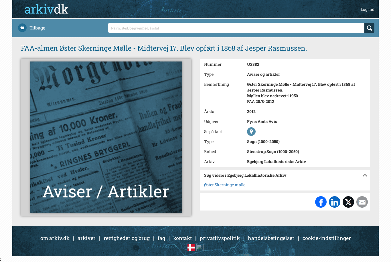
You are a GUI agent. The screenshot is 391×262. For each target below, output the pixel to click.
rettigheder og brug (127, 238)
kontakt (182, 238)
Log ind (367, 9)
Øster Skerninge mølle (224, 184)
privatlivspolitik (220, 238)
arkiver (87, 238)
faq (161, 238)
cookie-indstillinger (327, 238)
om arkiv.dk (55, 238)
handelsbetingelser (271, 238)
